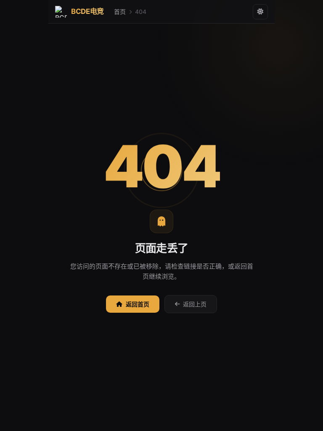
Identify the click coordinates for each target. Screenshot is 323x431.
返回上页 (195, 304)
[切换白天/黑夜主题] (260, 11)
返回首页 (137, 304)
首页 (120, 11)
